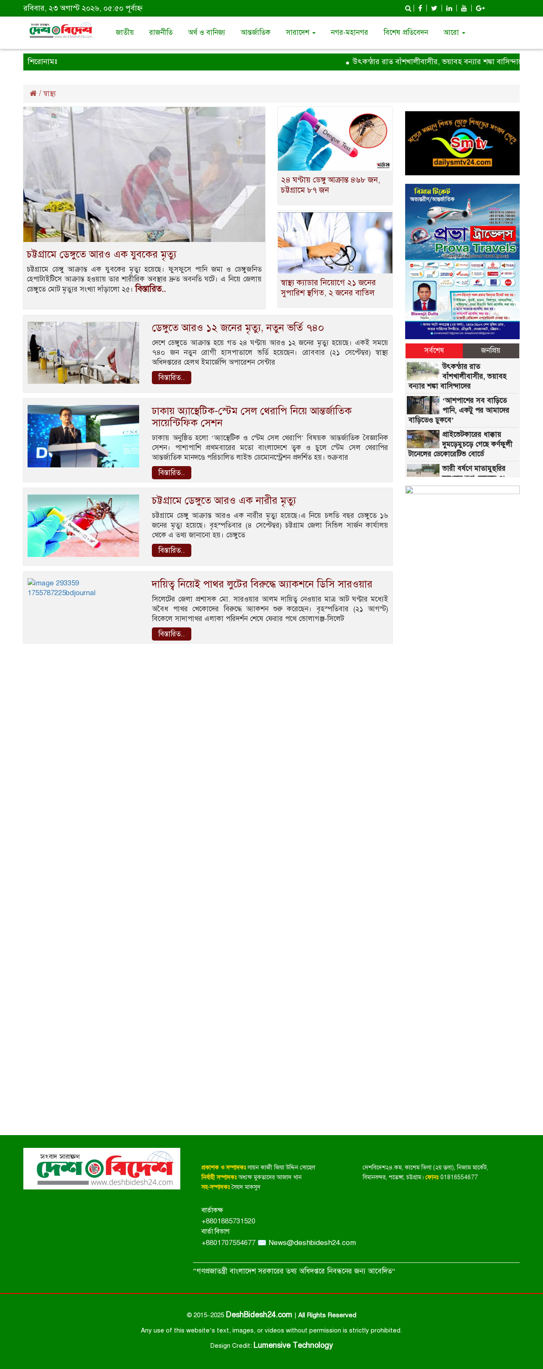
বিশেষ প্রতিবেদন (405, 32)
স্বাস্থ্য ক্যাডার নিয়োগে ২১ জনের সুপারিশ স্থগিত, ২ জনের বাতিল (328, 288)
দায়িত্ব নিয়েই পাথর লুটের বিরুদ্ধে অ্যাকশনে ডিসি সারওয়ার (262, 584)
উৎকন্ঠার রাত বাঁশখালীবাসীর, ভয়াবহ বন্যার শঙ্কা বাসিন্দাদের (422, 61)
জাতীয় (125, 32)
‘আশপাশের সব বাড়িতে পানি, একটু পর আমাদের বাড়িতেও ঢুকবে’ (459, 410)
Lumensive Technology (293, 1345)
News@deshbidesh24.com (312, 1242)
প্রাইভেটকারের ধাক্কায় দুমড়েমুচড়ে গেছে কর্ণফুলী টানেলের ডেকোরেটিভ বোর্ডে (460, 444)
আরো (452, 32)
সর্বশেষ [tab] (434, 350)
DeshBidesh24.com (260, 1314)
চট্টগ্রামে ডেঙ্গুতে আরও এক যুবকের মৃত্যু (101, 254)
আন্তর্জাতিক (256, 32)
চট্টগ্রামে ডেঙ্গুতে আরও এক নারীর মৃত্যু (224, 500)
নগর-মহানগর (349, 32)
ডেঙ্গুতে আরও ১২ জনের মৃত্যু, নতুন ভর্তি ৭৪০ (238, 327)
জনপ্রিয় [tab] (491, 350)
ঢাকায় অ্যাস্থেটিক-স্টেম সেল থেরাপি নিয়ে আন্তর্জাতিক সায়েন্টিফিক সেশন (252, 417)
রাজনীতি (161, 32)
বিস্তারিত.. (150, 289)
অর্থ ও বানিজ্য (206, 32)
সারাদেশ (298, 32)
